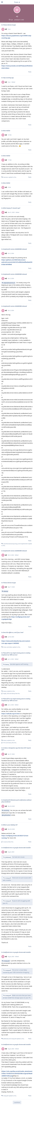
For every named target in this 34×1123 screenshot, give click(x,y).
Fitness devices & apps (9, 25)
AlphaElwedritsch (9, 283)
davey (7, 664)
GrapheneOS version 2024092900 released (15, 249)
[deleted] (8, 857)
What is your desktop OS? (10, 825)
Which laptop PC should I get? (11, 208)
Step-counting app (8, 78)
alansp (6, 591)
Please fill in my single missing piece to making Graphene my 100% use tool (15, 654)
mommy (6, 810)
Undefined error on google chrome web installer (17, 848)
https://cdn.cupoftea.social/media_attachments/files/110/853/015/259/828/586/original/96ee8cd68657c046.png (16, 1073)
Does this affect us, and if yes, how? (13, 632)
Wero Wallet (6, 131)
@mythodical (6, 815)
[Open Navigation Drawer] (2, 2)
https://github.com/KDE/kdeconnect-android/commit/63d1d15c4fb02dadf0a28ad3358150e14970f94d (16, 262)
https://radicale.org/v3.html (10, 713)
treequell (8, 878)
